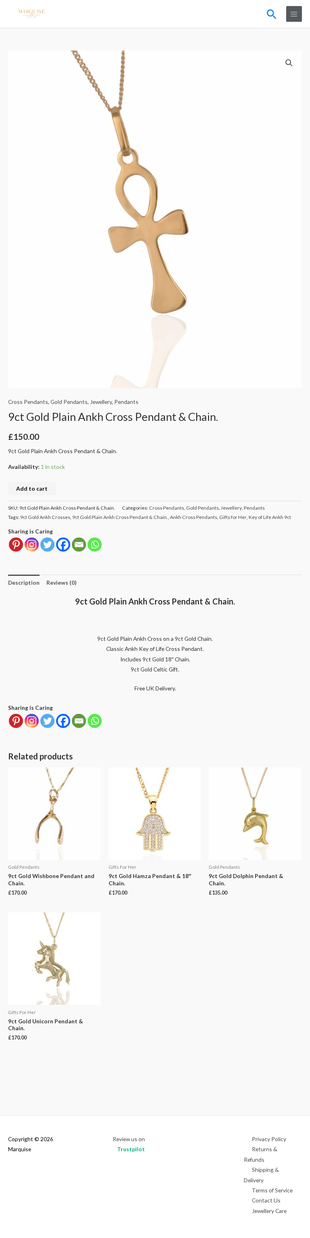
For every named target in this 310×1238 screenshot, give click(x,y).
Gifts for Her (233, 517)
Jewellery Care (269, 1210)
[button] (271, 14)
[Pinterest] (16, 544)
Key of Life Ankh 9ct (270, 517)
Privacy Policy (269, 1139)
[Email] (79, 544)
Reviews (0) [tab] (61, 582)
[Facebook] (63, 544)
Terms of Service (272, 1190)
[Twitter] (47, 544)
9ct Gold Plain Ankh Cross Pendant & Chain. (120, 517)
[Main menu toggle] (294, 14)
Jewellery (101, 401)
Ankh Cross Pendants (193, 517)
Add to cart (32, 488)
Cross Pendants (28, 401)
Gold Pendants (69, 401)
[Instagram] (32, 544)
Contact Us (266, 1200)
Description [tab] (24, 582)
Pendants (126, 401)
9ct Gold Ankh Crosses (45, 517)
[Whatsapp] (95, 544)
